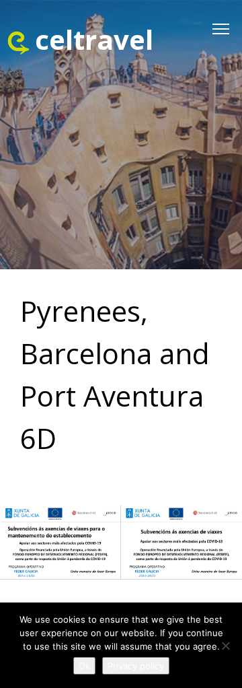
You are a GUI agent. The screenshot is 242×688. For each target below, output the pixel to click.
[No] (225, 645)
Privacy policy (136, 665)
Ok (84, 665)
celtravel (94, 39)
